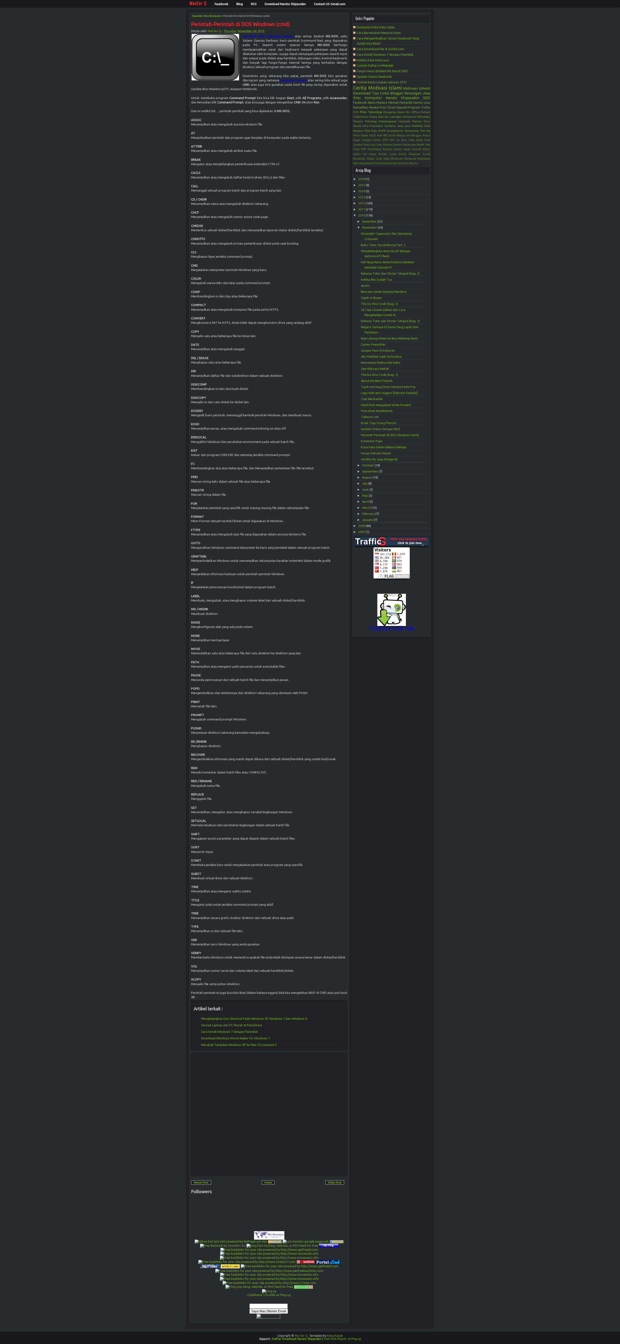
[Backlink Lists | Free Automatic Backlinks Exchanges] (275, 1241)
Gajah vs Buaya (371, 297)
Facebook (360, 102)
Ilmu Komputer (212, 16)
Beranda (197, 16)
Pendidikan (374, 149)
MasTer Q (214, 31)
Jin (398, 140)
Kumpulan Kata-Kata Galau (376, 27)
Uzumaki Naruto (410, 121)
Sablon (397, 149)
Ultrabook (396, 158)
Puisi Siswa (387, 107)
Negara (358, 130)
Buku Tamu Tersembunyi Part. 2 (383, 245)
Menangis (423, 116)
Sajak (406, 149)
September (370, 471)
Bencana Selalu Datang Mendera (383, 291)
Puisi (363, 112)
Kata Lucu (370, 144)
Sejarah (401, 107)
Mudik (420, 144)
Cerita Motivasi (370, 88)
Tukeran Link (370, 416)
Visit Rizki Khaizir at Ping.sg (342, 1338)
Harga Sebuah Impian (376, 453)
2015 (362, 185)
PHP (363, 149)
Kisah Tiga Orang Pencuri (378, 423)
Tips (375, 93)
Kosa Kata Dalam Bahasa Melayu (383, 447)
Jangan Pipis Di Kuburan (378, 350)
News (372, 102)
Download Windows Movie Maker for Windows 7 (235, 1038)
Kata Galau (416, 140)
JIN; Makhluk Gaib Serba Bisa (381, 356)
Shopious (414, 154)
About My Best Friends (377, 380)
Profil (382, 130)
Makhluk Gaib (421, 125)
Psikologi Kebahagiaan (381, 121)
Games (376, 140)
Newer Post (201, 1182)
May (365, 495)
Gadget (366, 140)
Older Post (334, 1182)
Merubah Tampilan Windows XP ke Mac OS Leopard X (239, 1044)
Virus (427, 121)
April (365, 501)
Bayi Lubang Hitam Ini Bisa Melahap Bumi (389, 338)
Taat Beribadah (372, 399)
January (368, 519)
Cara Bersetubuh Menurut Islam (379, 32)
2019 (362, 179)
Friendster (376, 125)
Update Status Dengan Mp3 (380, 429)
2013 (362, 197)
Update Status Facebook (374, 76)
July (365, 483)
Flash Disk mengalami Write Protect (386, 405)
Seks (381, 116)
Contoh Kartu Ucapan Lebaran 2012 (382, 82)
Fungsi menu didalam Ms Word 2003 (382, 71)
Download (362, 93)
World (357, 125)
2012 (362, 203)
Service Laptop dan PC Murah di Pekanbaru (231, 1025)
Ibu (387, 116)
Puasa (373, 116)
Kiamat (397, 144)
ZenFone (403, 163)
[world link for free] (230, 1266)
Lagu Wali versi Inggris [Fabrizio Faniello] (389, 392)
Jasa (400, 125)
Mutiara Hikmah (387, 102)
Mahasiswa (409, 144)
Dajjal (356, 140)
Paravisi (358, 121)
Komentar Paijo (372, 441)
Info (392, 140)
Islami (395, 88)
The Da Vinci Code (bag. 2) (379, 303)
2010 (362, 215)
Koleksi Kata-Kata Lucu (373, 60)
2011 (362, 209)
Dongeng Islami (394, 112)
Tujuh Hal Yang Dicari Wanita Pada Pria (388, 386)
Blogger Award (420, 135)
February (368, 513)
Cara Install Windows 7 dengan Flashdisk (229, 1031)
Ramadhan (360, 107)
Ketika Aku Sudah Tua (376, 279)
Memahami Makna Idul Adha (380, 362)
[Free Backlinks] (337, 1241)
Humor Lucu (421, 102)
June (365, 489)
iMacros (413, 163)
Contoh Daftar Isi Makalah (375, 65)
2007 (362, 531)
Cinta (384, 93)
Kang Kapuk (335, 1335)
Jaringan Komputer (403, 116)
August (367, 477)
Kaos (404, 140)
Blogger (396, 93)
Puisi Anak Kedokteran (377, 410)
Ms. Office (413, 112)
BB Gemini (389, 135)
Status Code (374, 158)
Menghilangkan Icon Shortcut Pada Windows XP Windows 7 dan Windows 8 (254, 1018)
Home (268, 1182)
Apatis (365, 285)
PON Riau (370, 130)
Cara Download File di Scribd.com (380, 49)
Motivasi (410, 88)
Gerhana (390, 125)
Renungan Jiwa (417, 93)
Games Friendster (373, 344)
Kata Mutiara (384, 144)
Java (407, 125)
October (368, 465)
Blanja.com (404, 135)
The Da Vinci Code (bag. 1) (379, 374)
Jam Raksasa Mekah (375, 368)
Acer (379, 135)
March (367, 507)
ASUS (372, 135)
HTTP (385, 140)
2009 (362, 525)
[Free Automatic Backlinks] (305, 1261)
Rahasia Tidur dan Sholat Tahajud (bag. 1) (390, 321)
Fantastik (406, 102)
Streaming (411, 130)
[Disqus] (269, 1114)
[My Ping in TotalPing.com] (328, 1245)
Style (386, 158)
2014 (362, 191)
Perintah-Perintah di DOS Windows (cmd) (240, 24)
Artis (365, 125)
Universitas (390, 163)
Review (374, 107)
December (369, 221)
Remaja (387, 149)
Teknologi (375, 112)
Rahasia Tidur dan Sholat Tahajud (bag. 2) (390, 273)
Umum (424, 88)
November (370, 227)
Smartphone (395, 130)
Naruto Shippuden (402, 98)
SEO (426, 98)
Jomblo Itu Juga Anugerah (379, 459)
